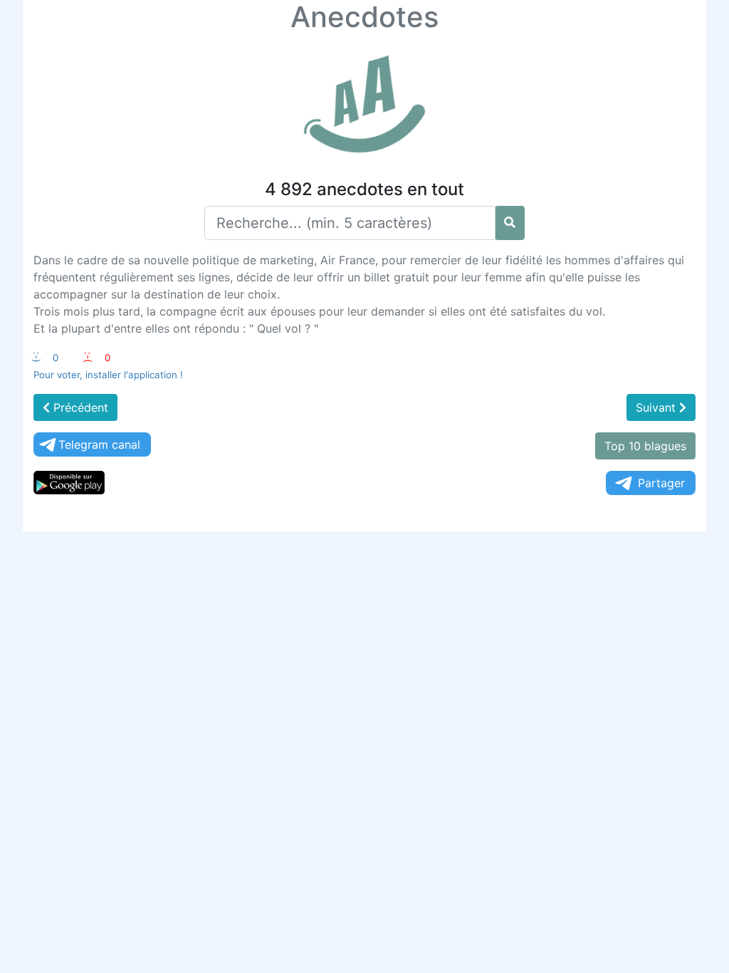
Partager (661, 483)
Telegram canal (99, 444)
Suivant (657, 407)
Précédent (79, 407)
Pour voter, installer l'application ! (108, 374)
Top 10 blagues (645, 446)
